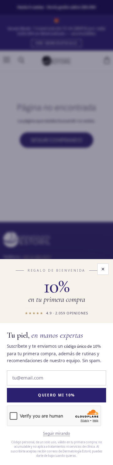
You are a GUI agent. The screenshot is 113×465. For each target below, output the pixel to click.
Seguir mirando (56, 433)
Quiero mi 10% (56, 395)
